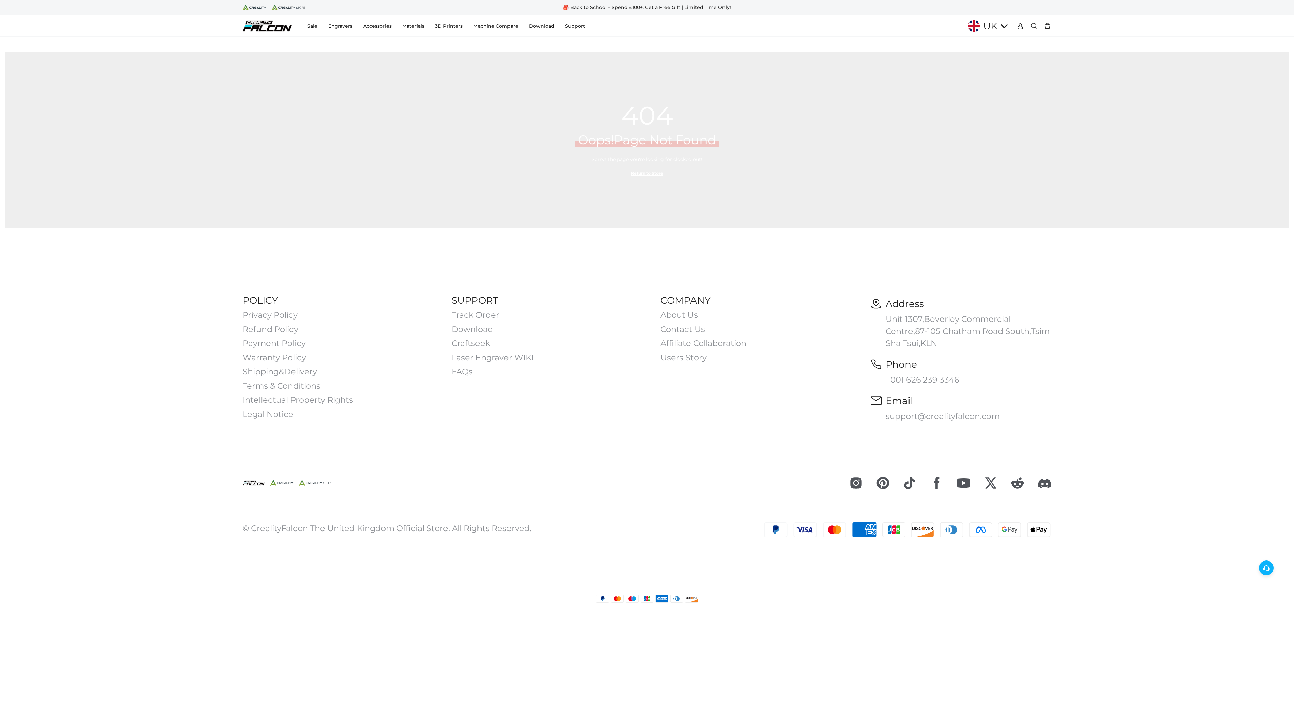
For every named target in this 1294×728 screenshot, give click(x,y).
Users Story (683, 358)
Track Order (475, 315)
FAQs (462, 372)
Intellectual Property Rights (298, 400)
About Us (679, 315)
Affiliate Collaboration (703, 343)
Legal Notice (268, 414)
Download (472, 329)
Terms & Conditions (281, 386)
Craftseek (471, 343)
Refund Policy (270, 329)
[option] (647, 7)
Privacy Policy (270, 315)
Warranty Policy (274, 358)
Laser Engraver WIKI (493, 358)
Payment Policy (274, 343)
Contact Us (682, 329)
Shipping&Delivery (280, 372)
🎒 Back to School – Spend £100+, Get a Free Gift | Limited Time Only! (647, 7)
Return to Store (647, 173)
